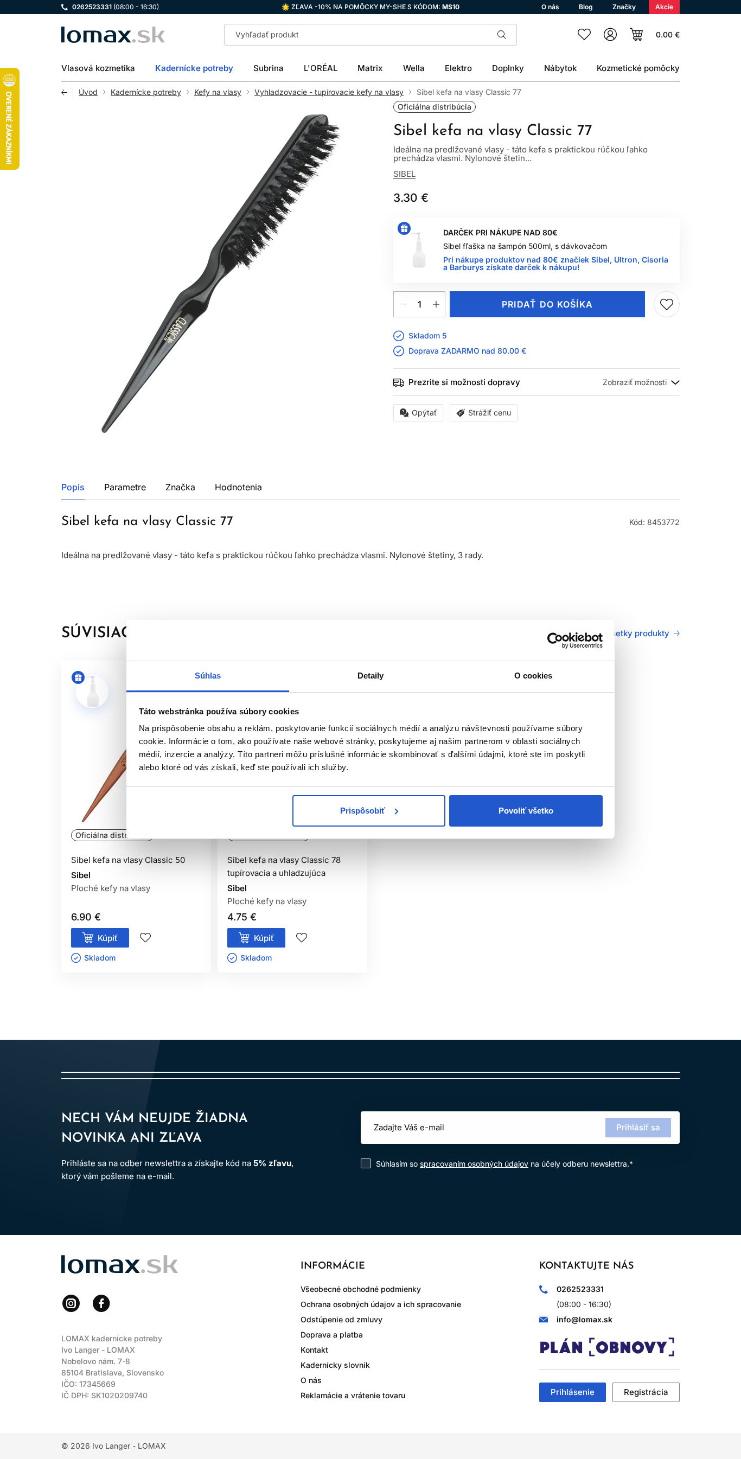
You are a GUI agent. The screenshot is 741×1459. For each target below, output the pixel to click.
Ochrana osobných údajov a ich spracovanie (381, 1304)
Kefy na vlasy (217, 92)
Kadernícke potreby (146, 92)
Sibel (404, 173)
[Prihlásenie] (610, 34)
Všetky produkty (637, 633)
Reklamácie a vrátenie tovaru (353, 1395)
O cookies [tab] (533, 675)
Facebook (101, 1303)
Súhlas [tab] (208, 675)
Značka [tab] (180, 487)
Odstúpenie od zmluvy (341, 1319)
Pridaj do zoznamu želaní (667, 304)
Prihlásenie (573, 1392)
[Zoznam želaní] (584, 34)
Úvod (88, 92)
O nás (311, 1380)
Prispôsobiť (362, 810)
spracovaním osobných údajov (474, 1163)
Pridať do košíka (547, 304)
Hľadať (502, 35)
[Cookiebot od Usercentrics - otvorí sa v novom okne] (555, 640)
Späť (67, 92)
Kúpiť (108, 938)
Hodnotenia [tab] (238, 487)
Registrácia (646, 1392)
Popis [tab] (73, 487)
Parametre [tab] (125, 487)
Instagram (71, 1303)
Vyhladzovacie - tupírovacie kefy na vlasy (329, 92)
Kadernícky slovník (335, 1365)
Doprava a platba (332, 1334)
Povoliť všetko (526, 810)
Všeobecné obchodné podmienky (361, 1289)
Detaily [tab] (370, 675)
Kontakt (314, 1349)
